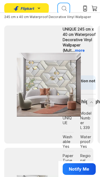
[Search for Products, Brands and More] (64, 8)
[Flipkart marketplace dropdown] (24, 8)
